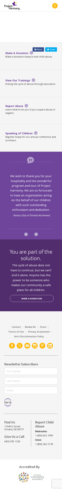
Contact (16, 327)
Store (43, 327)
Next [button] (36, 234)
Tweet (52, 49)
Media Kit (30, 327)
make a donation (31, 298)
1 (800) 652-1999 (44, 435)
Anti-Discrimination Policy (29, 336)
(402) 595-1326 (12, 441)
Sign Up (7, 402)
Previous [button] (26, 234)
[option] (31, 195)
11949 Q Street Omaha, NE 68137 (14, 428)
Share (39, 49)
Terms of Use (16, 331)
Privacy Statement (39, 331)
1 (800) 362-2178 (44, 444)
